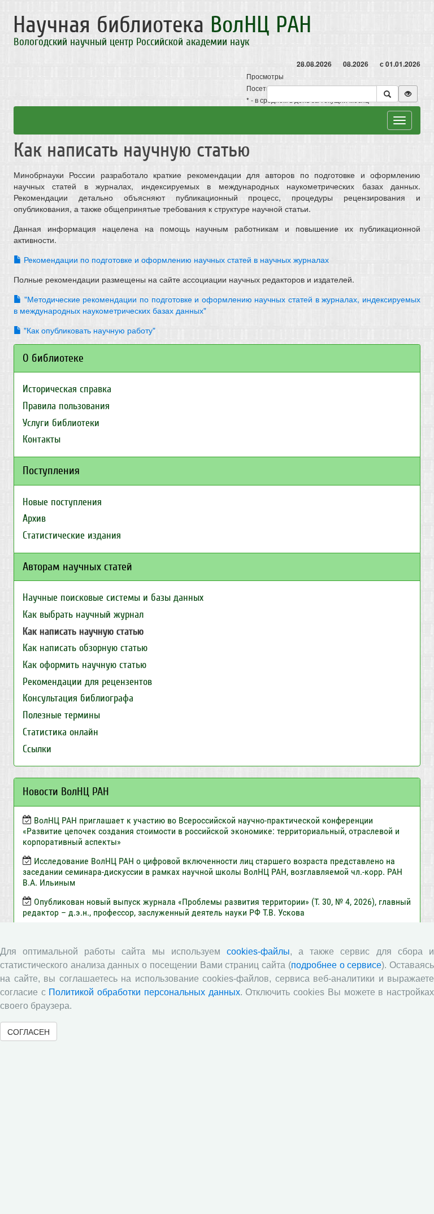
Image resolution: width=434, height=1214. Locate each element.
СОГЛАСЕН (28, 1031)
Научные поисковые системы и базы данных (113, 598)
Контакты (41, 439)
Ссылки (37, 749)
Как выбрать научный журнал (83, 615)
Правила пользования (66, 406)
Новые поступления (62, 502)
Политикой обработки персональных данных (144, 992)
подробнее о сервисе (336, 965)
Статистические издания (72, 535)
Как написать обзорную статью (85, 648)
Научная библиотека (162, 24)
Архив (34, 518)
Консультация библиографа (78, 698)
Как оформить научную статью (84, 665)
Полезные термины (61, 715)
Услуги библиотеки (61, 423)
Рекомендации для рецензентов (87, 682)
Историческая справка (67, 389)
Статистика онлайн (60, 732)
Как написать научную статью (83, 632)
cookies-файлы (258, 951)
